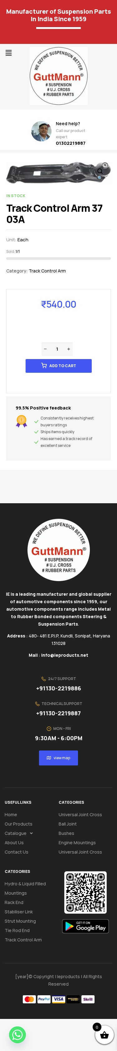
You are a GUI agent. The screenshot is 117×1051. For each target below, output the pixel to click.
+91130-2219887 (58, 713)
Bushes (66, 833)
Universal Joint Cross (80, 814)
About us (14, 842)
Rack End (14, 902)
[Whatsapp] (17, 1034)
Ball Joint (68, 824)
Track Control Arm (47, 271)
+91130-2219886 (58, 688)
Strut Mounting (20, 921)
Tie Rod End (17, 930)
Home (11, 814)
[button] (8, 53)
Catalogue (16, 833)
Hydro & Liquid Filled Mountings (25, 888)
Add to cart (62, 365)
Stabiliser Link (19, 912)
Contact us (16, 852)
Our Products (18, 824)
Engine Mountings (77, 842)
